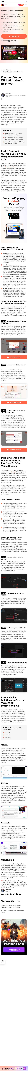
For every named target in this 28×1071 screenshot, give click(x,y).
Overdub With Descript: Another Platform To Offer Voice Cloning (14, 138)
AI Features (8, 70)
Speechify (8, 737)
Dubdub (7, 735)
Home (2, 70)
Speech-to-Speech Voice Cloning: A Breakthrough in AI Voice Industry (11, 906)
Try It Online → (14, 36)
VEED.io (7, 732)
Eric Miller (8, 93)
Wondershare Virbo (10, 167)
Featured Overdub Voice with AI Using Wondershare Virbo (14, 134)
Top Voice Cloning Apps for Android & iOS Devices (12, 911)
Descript (13, 472)
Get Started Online (15, 357)
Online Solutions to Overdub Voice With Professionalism (14, 142)
